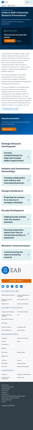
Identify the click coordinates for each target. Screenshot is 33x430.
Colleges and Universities (8, 311)
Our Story (4, 360)
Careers (19, 360)
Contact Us (10, 41)
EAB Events (4, 352)
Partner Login (20, 377)
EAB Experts (5, 363)
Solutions (4, 5)
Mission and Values (6, 327)
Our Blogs (4, 338)
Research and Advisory (23, 303)
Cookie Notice (5, 394)
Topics (18, 341)
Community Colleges (22, 311)
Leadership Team (21, 363)
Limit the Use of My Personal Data (10, 398)
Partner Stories (21, 330)
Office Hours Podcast (22, 338)
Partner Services (11, 5)
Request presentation (10, 118)
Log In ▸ (19, 41)
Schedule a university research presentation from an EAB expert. (16, 123)
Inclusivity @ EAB (21, 327)
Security (4, 401)
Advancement (5, 303)
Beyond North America (7, 319)
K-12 (18, 314)
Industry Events (21, 352)
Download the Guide (10, 109)
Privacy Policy (5, 385)
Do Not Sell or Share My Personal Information (13, 396)
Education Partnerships (23, 366)
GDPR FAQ (4, 392)
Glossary (4, 341)
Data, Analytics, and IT (22, 299)
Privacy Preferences (7, 399)
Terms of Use (5, 390)
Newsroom (4, 366)
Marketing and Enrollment (8, 295)
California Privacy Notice (8, 386)
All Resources (5, 344)
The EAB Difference (7, 330)
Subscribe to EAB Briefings (24, 374)
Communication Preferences (6, 378)
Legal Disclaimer (6, 388)
